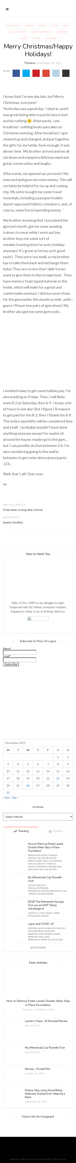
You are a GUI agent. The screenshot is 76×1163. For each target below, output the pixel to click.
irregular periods (38, 888)
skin (59, 866)
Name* (7, 648)
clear (44, 855)
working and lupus (39, 937)
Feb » (15, 797)
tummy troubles (13, 522)
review (52, 866)
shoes (23, 38)
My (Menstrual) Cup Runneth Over (45, 879)
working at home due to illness (45, 939)
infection (49, 931)
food (54, 25)
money (50, 913)
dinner (29, 25)
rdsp (56, 913)
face (45, 861)
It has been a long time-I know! (23, 510)
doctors (32, 928)
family (42, 25)
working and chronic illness (44, 934)
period (32, 893)
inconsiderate (36, 931)
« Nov (6, 797)
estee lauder (35, 861)
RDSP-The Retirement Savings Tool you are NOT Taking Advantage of (46, 905)
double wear (49, 858)
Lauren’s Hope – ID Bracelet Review (46, 1021)
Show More (38, 947)
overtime (61, 32)
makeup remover (37, 866)
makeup (51, 863)
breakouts (34, 855)
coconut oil (34, 858)
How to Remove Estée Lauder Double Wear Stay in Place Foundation (45, 847)
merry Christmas (40, 32)
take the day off (48, 869)
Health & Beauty (37, 863)
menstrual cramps (38, 891)
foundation (55, 861)
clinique (52, 855)
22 (58, 778)
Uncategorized (45, 893)
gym (65, 25)
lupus (42, 913)
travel (36, 38)
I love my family (17, 32)
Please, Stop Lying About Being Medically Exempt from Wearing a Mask (45, 1094)
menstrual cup (58, 891)
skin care (33, 869)
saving (45, 916)
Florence (30, 63)
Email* (7, 656)
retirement (34, 916)
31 (8, 792)
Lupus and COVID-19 (41, 924)
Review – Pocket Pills (37, 1069)
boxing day (12, 25)
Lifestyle (33, 913)
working (51, 38)
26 (28, 785)
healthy (61, 928)
